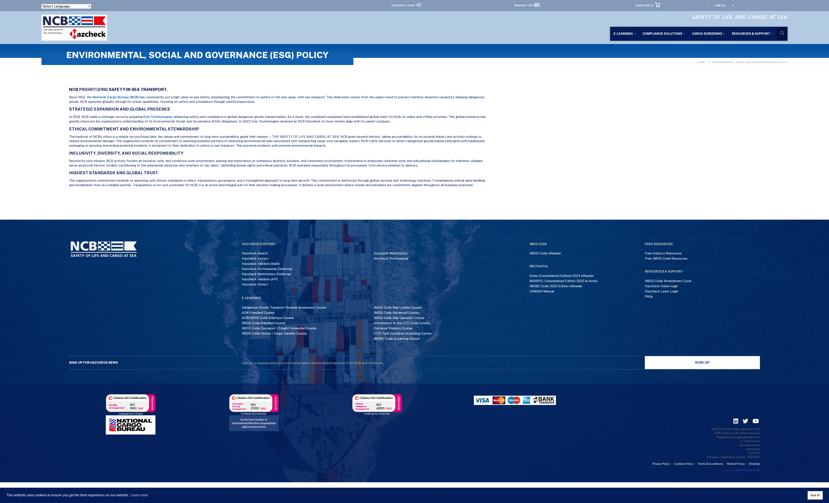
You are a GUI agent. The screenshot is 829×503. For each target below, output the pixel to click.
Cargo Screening (707, 33)
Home (701, 62)
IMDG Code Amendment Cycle (668, 281)
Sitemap (754, 463)
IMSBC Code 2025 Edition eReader (556, 286)
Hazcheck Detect (255, 284)
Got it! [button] (815, 495)
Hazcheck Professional (391, 258)
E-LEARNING (623, 33)
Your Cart (644, 5)
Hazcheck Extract (255, 258)
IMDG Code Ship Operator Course (399, 318)
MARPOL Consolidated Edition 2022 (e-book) (564, 281)
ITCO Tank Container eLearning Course (403, 333)
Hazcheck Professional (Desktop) (267, 269)
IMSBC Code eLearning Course (397, 338)
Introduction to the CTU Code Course (402, 323)
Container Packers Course (393, 328)
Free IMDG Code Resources (666, 258)
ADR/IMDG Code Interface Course (268, 318)
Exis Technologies (157, 117)
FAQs (649, 296)
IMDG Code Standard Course (263, 323)
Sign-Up (702, 362)
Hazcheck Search (255, 253)
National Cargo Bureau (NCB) (116, 97)
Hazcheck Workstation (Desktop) (266, 274)
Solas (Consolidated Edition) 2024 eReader (562, 276)
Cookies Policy (683, 463)
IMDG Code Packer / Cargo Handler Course (274, 333)
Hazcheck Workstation (390, 253)
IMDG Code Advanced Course (396, 312)
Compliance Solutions (662, 33)
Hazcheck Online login (661, 286)
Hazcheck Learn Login (661, 291)
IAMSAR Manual (542, 291)
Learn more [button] (139, 495)
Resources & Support (751, 33)
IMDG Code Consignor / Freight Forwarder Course (279, 328)
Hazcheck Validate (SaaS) (261, 263)
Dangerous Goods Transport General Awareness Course (284, 307)
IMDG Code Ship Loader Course (398, 307)
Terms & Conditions (710, 463)
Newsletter (523, 5)
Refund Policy (736, 463)
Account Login (403, 5)
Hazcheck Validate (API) (260, 279)
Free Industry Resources (663, 253)
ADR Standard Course (258, 312)
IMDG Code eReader (545, 253)
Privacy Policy (661, 463)
